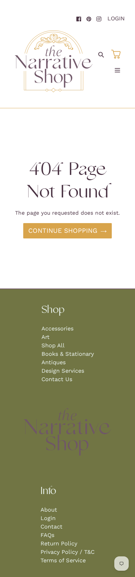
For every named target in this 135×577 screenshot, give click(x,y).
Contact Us (56, 379)
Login (116, 18)
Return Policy (58, 543)
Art (45, 337)
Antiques (53, 362)
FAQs (47, 535)
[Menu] (117, 69)
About (48, 509)
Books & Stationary (67, 353)
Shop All (53, 345)
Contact (51, 526)
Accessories (57, 328)
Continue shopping (62, 230)
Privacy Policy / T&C (67, 552)
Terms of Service (63, 560)
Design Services (62, 370)
